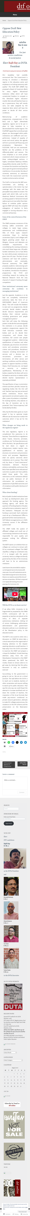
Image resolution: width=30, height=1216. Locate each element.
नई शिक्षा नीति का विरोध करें (23, 763)
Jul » (8, 1091)
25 (24, 1083)
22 (14, 1083)
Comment (21, 792)
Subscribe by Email (11, 814)
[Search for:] (11, 808)
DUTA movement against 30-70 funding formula (8, 764)
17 (20, 1080)
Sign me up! (9, 823)
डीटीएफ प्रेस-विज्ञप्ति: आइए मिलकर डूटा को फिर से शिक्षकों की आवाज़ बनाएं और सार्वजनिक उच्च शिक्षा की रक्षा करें (14, 1031)
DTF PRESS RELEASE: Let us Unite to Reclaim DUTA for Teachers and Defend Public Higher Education (14, 1037)
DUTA (23, 36)
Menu (15, 15)
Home (4, 20)
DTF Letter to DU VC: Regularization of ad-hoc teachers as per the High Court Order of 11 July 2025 (15, 1022)
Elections (17, 36)
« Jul (5, 1091)
